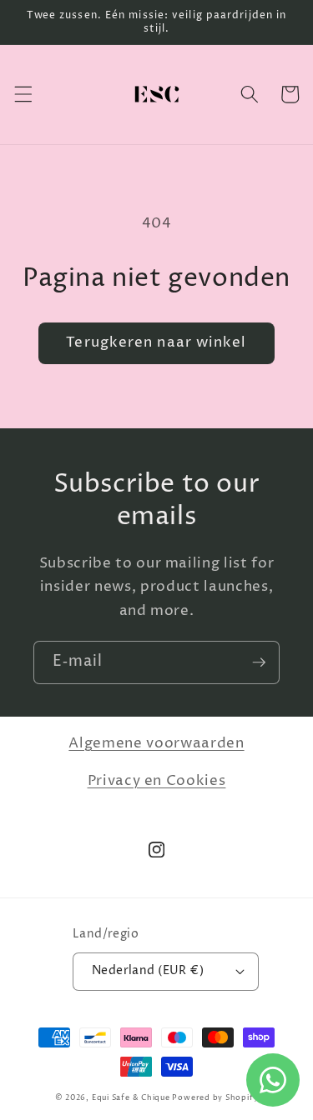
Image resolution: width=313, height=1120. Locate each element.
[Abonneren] (259, 662)
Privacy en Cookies (157, 781)
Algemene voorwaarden (156, 743)
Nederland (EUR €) (148, 970)
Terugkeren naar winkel (156, 342)
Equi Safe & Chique (131, 1097)
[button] (23, 94)
